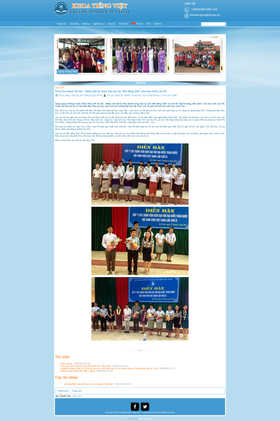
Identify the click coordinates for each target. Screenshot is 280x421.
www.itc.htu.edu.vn (145, 418)
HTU (148, 24)
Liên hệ (157, 24)
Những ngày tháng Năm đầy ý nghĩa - (87, 371)
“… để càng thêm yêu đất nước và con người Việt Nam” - (96, 384)
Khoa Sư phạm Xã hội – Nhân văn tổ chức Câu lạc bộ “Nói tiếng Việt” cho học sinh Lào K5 (111, 91)
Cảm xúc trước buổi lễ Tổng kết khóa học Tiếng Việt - (94, 366)
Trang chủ (61, 24)
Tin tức (139, 24)
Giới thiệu (74, 24)
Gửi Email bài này (151, 95)
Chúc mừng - (75, 363)
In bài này (137, 95)
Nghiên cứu (98, 24)
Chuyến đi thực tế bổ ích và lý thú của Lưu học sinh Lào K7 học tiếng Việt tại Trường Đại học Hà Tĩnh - (118, 368)
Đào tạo (86, 24)
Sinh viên (123, 24)
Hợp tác (111, 24)
